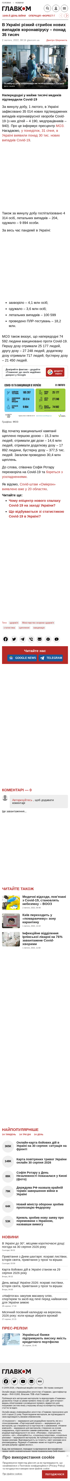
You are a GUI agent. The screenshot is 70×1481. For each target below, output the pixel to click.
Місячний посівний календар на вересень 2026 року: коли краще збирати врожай (31, 1313)
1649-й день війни (14, 15)
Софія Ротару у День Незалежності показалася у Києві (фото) (41, 1176)
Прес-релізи (15, 1328)
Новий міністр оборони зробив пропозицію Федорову (40, 1206)
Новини (10, 1237)
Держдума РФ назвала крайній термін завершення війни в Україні (39, 1191)
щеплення (24, 627)
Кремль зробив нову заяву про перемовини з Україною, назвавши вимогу (40, 1221)
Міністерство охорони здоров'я (38, 622)
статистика (9, 627)
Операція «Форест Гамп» (45, 15)
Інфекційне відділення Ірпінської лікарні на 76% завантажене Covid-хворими (42, 938)
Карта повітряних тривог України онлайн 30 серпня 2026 (41, 1161)
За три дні (25, 1134)
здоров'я (14, 622)
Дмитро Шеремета (56, 40)
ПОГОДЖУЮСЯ (54, 1474)
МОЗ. (60, 126)
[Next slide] (66, 15)
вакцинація (39, 627)
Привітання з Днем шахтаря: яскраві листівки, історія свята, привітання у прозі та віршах (34, 1258)
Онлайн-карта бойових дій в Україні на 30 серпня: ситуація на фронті (41, 1146)
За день (38, 1134)
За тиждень (9, 1134)
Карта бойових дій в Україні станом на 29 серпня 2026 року (31, 1271)
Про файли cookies (12, 1474)
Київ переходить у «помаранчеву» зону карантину (39, 918)
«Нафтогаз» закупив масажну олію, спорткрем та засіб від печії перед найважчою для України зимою (34, 1299)
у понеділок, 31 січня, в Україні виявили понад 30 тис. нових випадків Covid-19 (31, 135)
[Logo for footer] (16, 1372)
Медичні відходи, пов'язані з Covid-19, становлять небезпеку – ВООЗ (44, 900)
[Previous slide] (61, 15)
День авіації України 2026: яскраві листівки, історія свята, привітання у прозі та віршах (33, 1284)
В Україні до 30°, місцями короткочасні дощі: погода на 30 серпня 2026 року (33, 1245)
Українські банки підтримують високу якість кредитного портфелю (44, 1338)
